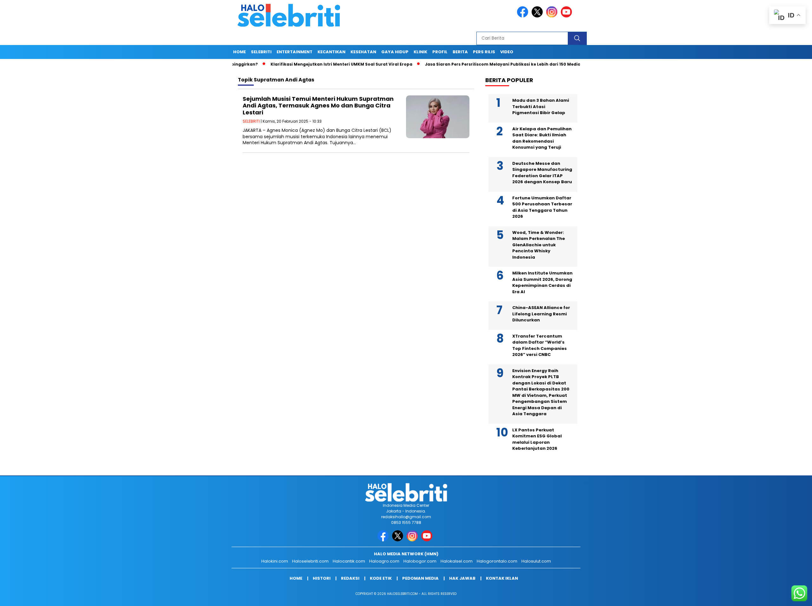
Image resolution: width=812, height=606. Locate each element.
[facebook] (523, 16)
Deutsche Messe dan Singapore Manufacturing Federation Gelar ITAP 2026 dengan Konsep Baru (542, 172)
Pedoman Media (420, 578)
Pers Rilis (484, 52)
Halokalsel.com (457, 561)
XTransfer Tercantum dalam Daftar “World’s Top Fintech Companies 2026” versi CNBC (539, 345)
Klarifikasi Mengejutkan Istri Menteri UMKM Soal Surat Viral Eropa (318, 64)
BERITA (460, 52)
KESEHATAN (363, 52)
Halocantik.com (349, 561)
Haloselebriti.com (310, 561)
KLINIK (420, 52)
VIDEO (506, 52)
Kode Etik (381, 578)
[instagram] (553, 16)
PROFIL (440, 52)
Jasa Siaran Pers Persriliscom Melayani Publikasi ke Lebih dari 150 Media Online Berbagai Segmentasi (511, 64)
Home (239, 52)
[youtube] (567, 16)
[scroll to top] (782, 596)
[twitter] (538, 16)
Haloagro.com (384, 561)
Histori (322, 578)
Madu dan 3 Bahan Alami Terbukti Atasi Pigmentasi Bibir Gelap (540, 106)
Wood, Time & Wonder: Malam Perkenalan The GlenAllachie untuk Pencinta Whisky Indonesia (538, 244)
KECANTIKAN (331, 52)
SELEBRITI (261, 52)
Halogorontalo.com (497, 561)
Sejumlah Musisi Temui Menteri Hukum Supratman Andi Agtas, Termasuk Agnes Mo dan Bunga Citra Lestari (318, 105)
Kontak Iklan (502, 578)
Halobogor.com (419, 561)
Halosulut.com (536, 561)
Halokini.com (274, 561)
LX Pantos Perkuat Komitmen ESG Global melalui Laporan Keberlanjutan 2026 (537, 439)
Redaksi (350, 578)
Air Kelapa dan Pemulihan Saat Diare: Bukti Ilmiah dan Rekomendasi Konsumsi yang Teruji (542, 138)
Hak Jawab (462, 578)
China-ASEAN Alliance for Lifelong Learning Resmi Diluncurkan (541, 314)
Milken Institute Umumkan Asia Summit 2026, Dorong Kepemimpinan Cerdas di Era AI (542, 282)
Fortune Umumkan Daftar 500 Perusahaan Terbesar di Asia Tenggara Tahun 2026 (542, 207)
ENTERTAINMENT (294, 52)
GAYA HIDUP (395, 52)
